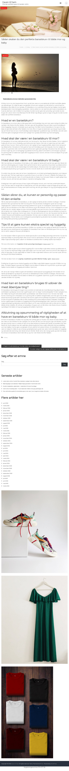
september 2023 (7, 473)
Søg (2, 361)
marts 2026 (6, 405)
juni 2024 (5, 450)
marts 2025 (6, 430)
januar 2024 (6, 463)
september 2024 (7, 443)
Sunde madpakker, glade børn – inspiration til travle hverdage (19, 386)
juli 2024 (5, 448)
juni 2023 (5, 481)
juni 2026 (5, 403)
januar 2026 (6, 410)
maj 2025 (5, 428)
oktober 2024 (6, 440)
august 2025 (6, 423)
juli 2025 (5, 425)
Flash (42, 763)
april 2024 (6, 455)
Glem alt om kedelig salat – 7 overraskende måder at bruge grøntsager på (23, 388)
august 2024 (6, 445)
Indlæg (28, 47)
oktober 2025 (6, 418)
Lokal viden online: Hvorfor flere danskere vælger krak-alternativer (21, 381)
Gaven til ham (9, 2)
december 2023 (7, 466)
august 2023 (6, 476)
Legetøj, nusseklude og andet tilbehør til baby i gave (34, 259)
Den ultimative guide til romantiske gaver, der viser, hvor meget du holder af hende (26, 391)
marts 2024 (6, 458)
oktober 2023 (6, 471)
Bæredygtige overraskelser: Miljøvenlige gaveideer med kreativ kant (21, 383)
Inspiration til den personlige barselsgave (30, 244)
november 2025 (7, 415)
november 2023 (7, 468)
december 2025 (7, 413)
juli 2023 (5, 478)
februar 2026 (6, 408)
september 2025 (7, 420)
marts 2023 (6, 486)
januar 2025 (6, 435)
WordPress (54, 763)
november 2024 (7, 438)
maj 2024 (5, 453)
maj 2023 (5, 483)
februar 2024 (6, 461)
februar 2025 (6, 433)
